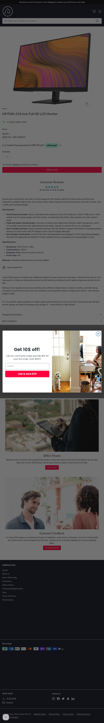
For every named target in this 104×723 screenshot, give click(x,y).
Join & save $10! (27, 373)
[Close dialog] (98, 334)
